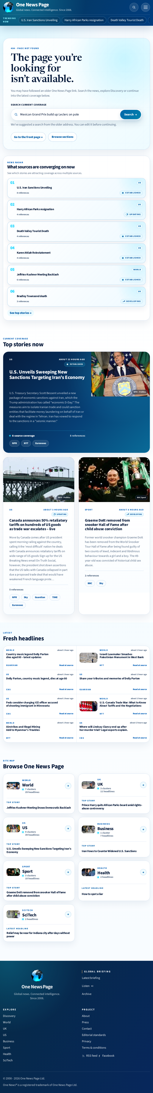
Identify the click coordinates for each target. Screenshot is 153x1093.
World (27, 785)
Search (130, 114)
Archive (86, 994)
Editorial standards (94, 1035)
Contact (87, 1029)
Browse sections (62, 137)
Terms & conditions (94, 1048)
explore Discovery (111, 91)
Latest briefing (91, 978)
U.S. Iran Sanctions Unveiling (39, 20)
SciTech (29, 915)
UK (100, 784)
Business (105, 829)
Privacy (86, 1041)
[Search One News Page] (133, 7)
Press (85, 1022)
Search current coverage (28, 104)
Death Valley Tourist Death (127, 20)
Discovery (9, 1016)
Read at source (66, 665)
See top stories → (21, 313)
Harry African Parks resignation (84, 20)
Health (103, 873)
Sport (27, 871)
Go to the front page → (28, 137)
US (24, 828)
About (86, 1016)
